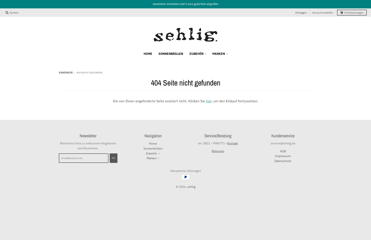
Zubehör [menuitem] (196, 54)
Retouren (218, 151)
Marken (152, 158)
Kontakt (232, 143)
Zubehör (151, 153)
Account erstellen (322, 12)
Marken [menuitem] (218, 54)
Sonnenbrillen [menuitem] (170, 54)
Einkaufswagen (354, 12)
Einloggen (301, 12)
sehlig (191, 187)
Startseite (66, 72)
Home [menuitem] (148, 54)
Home (153, 143)
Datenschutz (282, 161)
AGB (283, 151)
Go (113, 157)
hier (209, 101)
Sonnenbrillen (153, 148)
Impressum (283, 156)
